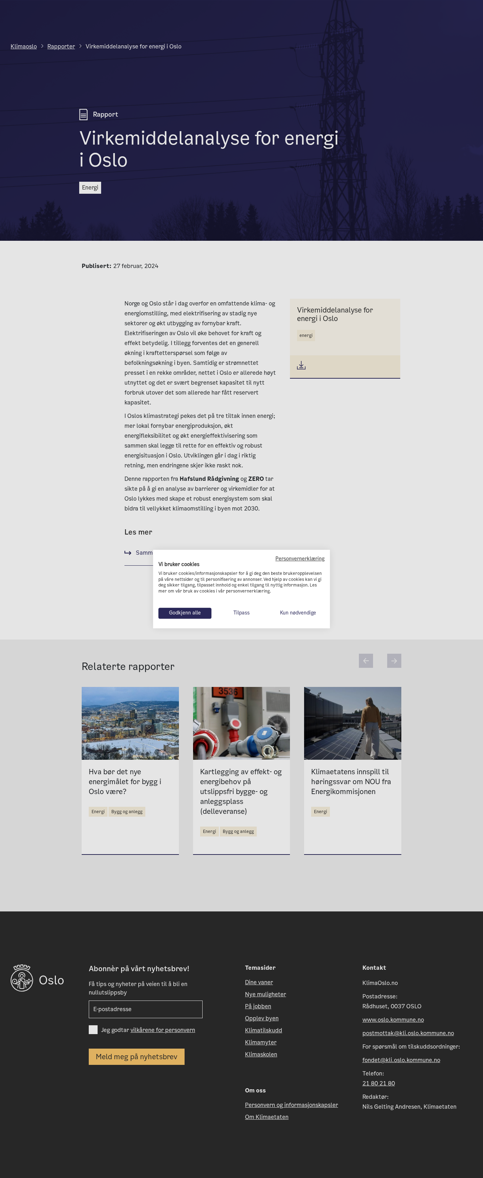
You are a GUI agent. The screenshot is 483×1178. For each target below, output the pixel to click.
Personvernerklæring (300, 558)
